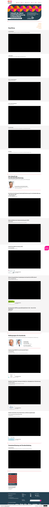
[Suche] (40, 500)
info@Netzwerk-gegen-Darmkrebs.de (14, 498)
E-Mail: (9, 498)
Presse (23, 495)
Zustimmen (45, 505)
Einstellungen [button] (36, 505)
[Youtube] (30, 496)
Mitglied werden (24, 494)
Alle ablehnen (40, 505)
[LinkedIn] (30, 494)
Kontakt (23, 496)
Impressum (23, 499)
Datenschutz (23, 500)
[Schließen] (48, 505)
